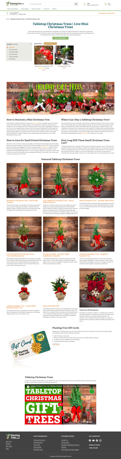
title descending (13, 56)
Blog (7, 448)
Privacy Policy (65, 442)
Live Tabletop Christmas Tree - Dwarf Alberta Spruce (58, 201)
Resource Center (36, 9)
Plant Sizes (37, 445)
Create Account (94, 5)
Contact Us (46, 9)
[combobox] (53, 4)
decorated (35, 123)
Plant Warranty (38, 449)
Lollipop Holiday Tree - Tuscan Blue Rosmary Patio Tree (21, 307)
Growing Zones (38, 442)
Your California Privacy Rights (70, 449)
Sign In (88, 5)
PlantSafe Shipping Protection (70, 445)
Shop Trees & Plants (12, 9)
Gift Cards (9, 446)
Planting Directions (39, 440)
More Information (60, 38)
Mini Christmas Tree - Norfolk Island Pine (96, 201)
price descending (13, 52)
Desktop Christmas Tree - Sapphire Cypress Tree (93, 255)
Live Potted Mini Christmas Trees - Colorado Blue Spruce (21, 255)
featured (11, 47)
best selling (12, 59)
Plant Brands (37, 447)
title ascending (13, 54)
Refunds (63, 447)
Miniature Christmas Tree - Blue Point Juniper (22, 201)
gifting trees (85, 133)
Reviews (8, 444)
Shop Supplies (25, 9)
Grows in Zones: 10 (49, 43)
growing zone (45, 147)
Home (7, 19)
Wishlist (54, 9)
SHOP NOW (56, 344)
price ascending (13, 49)
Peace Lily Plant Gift (51, 306)
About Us (9, 441)
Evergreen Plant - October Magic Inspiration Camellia (56, 255)
